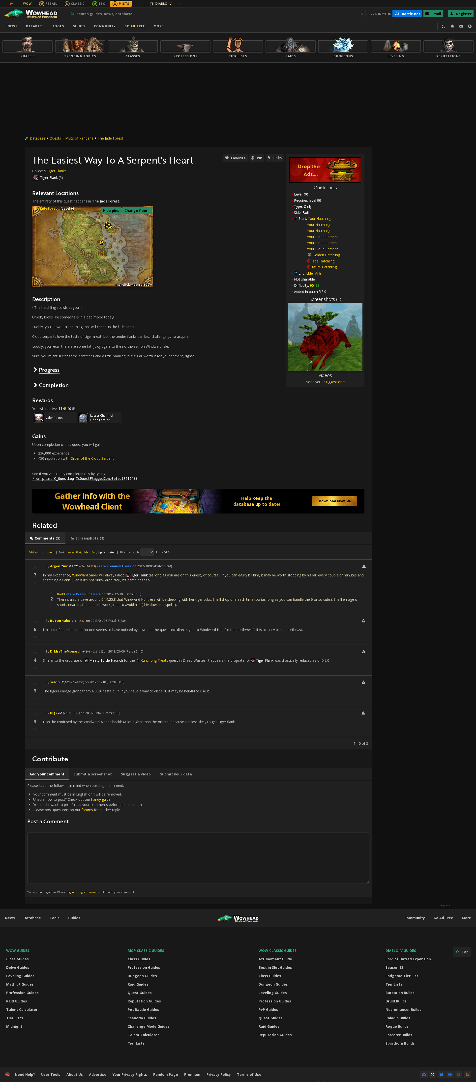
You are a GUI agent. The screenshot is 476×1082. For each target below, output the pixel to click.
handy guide (101, 799)
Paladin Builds (398, 1018)
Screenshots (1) (325, 299)
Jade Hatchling (323, 261)
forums (87, 809)
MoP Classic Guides (146, 950)
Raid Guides (16, 1001)
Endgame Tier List (402, 975)
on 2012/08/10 (95, 682)
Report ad (446, 905)
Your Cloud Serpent (322, 236)
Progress (49, 369)
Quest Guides (140, 992)
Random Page (165, 1074)
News (12, 26)
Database (35, 26)
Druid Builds (396, 1001)
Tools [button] (58, 26)
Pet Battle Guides (143, 1009)
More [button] (159, 26)
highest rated (107, 552)
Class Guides (17, 959)
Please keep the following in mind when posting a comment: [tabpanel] (85, 838)
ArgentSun (59, 566)
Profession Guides (22, 992)
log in (70, 892)
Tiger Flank (49, 177)
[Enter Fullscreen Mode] (443, 26)
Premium (192, 1074)
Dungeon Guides (142, 975)
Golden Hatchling (326, 255)
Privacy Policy (219, 1074)
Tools (55, 917)
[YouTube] (458, 1074)
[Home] (33, 13)
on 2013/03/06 (114, 651)
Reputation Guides (144, 1001)
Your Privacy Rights (130, 1074)
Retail (51, 3)
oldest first (89, 552)
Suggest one (334, 381)
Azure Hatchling (324, 267)
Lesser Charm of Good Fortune (101, 417)
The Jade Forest (110, 138)
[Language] (470, 26)
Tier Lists (14, 1018)
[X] (432, 1074)
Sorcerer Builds (399, 1034)
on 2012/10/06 (142, 566)
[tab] (45, 538)
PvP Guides (268, 1009)
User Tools (50, 1074)
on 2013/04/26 (96, 620)
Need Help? (25, 1074)
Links (277, 157)
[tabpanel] (198, 647)
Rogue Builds (397, 1026)
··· (137, 3)
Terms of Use (249, 1074)
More (466, 917)
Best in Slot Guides (275, 967)
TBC (101, 3)
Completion (54, 385)
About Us (74, 1074)
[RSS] (467, 1074)
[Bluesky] (441, 1074)
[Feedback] (461, 26)
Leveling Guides (20, 975)
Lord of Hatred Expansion (408, 959)
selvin (55, 682)
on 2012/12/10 (112, 594)
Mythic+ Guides (20, 984)
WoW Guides (17, 950)
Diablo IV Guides (401, 950)
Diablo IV (163, 3)
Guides (79, 26)
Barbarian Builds (400, 992)
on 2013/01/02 (91, 713)
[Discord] (424, 1074)
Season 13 (394, 967)
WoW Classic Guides (278, 950)
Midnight (14, 1026)
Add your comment (42, 552)
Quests (55, 138)
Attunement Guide (275, 959)
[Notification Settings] (452, 26)
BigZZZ (56, 713)
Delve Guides (17, 967)
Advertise (97, 1074)
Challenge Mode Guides (149, 1026)
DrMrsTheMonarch (66, 651)
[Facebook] (450, 1074)
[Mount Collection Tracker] (198, 501)
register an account (91, 892)
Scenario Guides (142, 1018)
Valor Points (54, 418)
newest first (73, 552)
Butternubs (60, 620)
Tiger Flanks (56, 171)
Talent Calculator (21, 1009)
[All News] (11, 4)
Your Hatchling (319, 218)
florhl (61, 594)
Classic (78, 3)
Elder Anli (313, 273)
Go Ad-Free (134, 26)
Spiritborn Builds (400, 1043)
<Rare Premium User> (114, 566)
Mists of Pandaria (79, 138)
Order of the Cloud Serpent (92, 458)
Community (105, 26)
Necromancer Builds (403, 1009)
